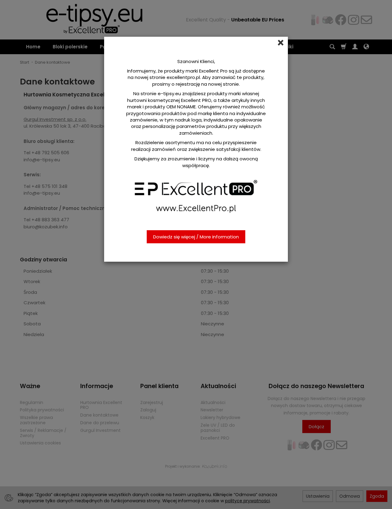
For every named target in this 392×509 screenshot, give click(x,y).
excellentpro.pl (183, 77)
